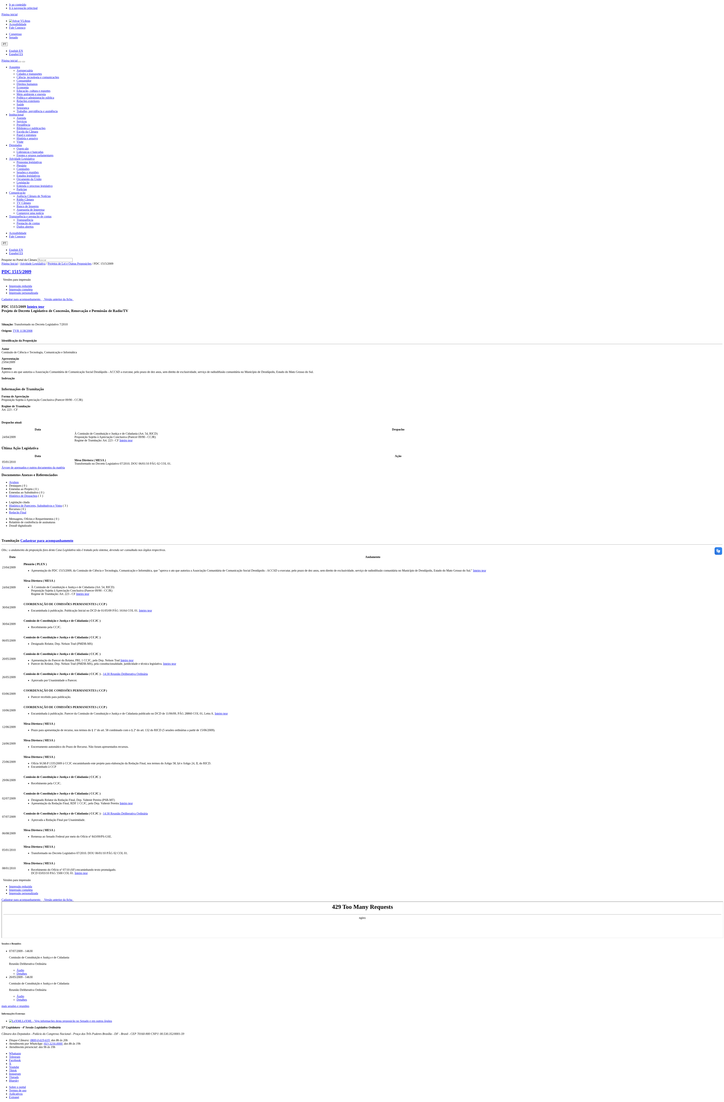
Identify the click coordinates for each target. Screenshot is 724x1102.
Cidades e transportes (29, 73)
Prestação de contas (28, 223)
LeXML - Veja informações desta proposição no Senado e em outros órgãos (67, 1021)
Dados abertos (25, 226)
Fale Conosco (17, 27)
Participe (22, 189)
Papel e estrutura (26, 135)
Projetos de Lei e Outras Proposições (69, 263)
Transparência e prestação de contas (30, 216)
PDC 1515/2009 (16, 271)
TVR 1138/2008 (22, 330)
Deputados (15, 145)
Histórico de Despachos (23, 495)
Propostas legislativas (29, 162)
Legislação (23, 182)
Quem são (23, 148)
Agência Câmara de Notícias (34, 196)
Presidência (23, 124)
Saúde (20, 104)
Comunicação (17, 192)
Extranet (14, 1097)
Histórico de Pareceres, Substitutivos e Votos (35, 505)
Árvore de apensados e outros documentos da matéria (33, 467)
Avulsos (14, 482)
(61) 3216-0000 (53, 1043)
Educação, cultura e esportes (33, 90)
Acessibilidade (17, 24)
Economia (23, 87)
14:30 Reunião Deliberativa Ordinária (125, 673)
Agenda (21, 118)
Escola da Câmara (27, 131)
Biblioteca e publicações (31, 128)
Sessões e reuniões (28, 172)
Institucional (16, 114)
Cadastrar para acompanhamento (22, 299)
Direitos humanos (27, 84)
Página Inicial (10, 263)
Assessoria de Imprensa (30, 209)
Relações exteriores (28, 101)
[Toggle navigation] (19, 61)
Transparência (25, 219)
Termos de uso (17, 1090)
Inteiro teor (35, 307)
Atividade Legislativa (22, 158)
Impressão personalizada (23, 292)
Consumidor (24, 80)
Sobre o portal (17, 1087)
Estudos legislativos (28, 175)
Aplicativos (16, 1093)
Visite (20, 141)
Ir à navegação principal (23, 8)
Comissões (23, 169)
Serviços (22, 121)
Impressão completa (21, 289)
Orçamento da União (29, 179)
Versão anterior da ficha (58, 299)
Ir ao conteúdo (17, 4)
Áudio (20, 970)
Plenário (21, 165)
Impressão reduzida (20, 286)
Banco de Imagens (28, 206)
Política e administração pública (35, 97)
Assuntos (14, 67)
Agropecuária (25, 70)
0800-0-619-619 (40, 1040)
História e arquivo (27, 138)
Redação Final (17, 512)
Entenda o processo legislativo (35, 186)
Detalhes (22, 973)
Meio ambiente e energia (31, 94)
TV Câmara (24, 202)
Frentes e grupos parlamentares (35, 155)
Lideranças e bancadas (30, 152)
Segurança (23, 107)
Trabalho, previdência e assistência (37, 111)
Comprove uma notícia (30, 213)
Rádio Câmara (25, 199)
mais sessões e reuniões (15, 1006)
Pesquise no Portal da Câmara (19, 259)
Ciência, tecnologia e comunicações (38, 77)
